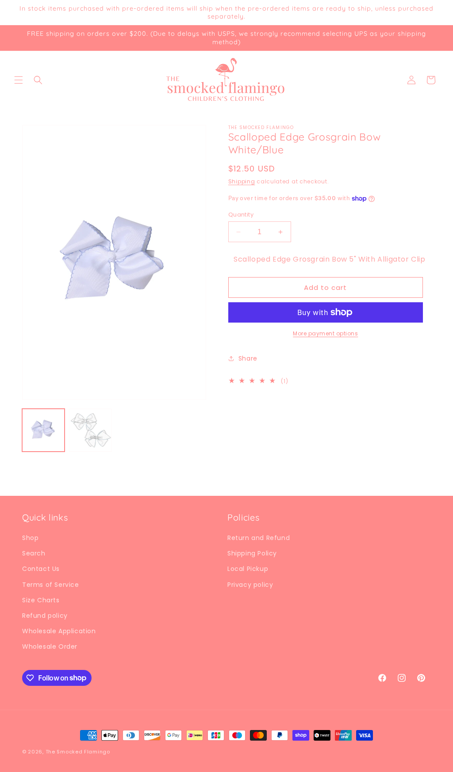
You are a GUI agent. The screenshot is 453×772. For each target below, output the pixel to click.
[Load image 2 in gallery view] (90, 430)
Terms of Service (50, 584)
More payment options (325, 333)
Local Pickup (247, 568)
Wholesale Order (49, 646)
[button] (18, 80)
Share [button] (247, 358)
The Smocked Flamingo (78, 751)
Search (34, 553)
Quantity (240, 214)
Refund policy (45, 615)
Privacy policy (250, 584)
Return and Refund (258, 537)
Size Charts (41, 600)
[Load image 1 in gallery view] (43, 430)
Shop (30, 537)
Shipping (241, 181)
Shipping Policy (252, 553)
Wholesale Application (59, 631)
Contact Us (41, 568)
